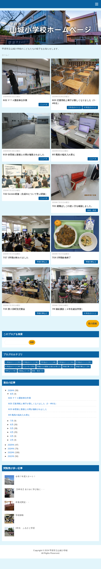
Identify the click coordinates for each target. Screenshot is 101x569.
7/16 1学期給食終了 (61, 257)
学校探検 (20, 515)
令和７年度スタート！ (26, 476)
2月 (12, 440)
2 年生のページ (29, 362)
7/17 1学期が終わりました (15, 257)
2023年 (11, 452)
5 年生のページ (82, 362)
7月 (12, 421)
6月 (12, 424)
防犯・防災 (91, 210)
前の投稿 (92, 323)
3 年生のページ (75, 107)
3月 (12, 436)
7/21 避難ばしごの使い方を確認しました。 (72, 206)
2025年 (11, 445)
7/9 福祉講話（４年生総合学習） (68, 309)
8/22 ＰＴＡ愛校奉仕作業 (15, 100)
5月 (12, 428)
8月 (12, 394)
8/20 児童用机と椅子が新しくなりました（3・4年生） (32, 403)
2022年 (11, 456)
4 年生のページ (90, 107)
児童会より (22, 371)
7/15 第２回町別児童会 (14, 309)
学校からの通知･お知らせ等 (47, 366)
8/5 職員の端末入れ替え (63, 155)
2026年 (11, 390)
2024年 (11, 448)
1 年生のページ (11, 362)
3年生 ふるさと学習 (25, 528)
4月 (12, 432)
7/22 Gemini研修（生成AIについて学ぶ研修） (25, 194)
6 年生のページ (11, 366)
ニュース (43, 104)
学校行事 (66, 366)
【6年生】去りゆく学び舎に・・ (30, 489)
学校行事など (42, 262)
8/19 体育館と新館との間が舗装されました (23, 155)
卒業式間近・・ (23, 502)
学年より (8, 371)
